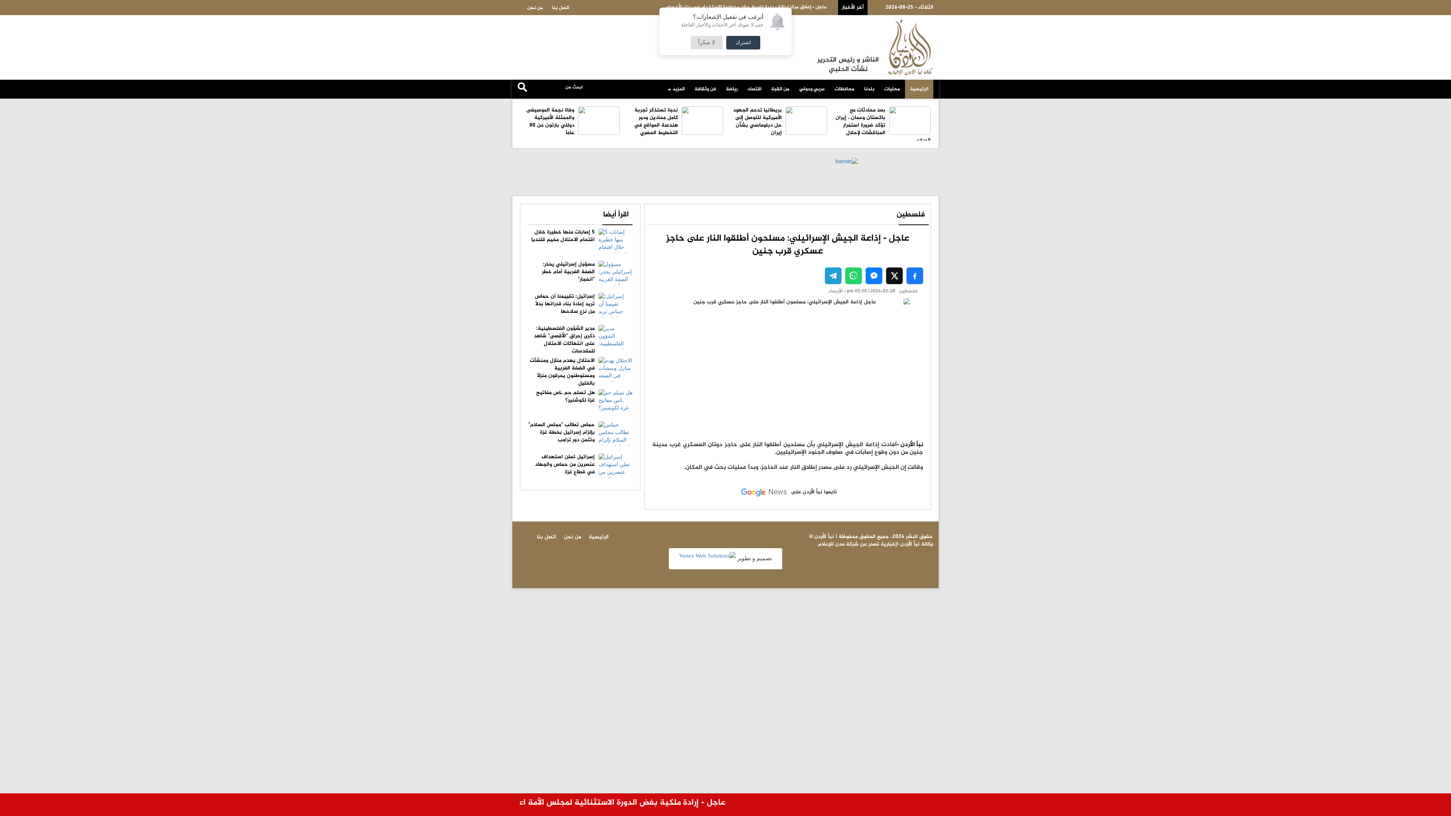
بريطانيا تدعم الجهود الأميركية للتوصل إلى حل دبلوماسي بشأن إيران (757, 121)
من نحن (535, 8)
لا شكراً (706, 42)
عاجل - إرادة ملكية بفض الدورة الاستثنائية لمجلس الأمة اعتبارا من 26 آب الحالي (600, 803)
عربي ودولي (812, 89)
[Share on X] (894, 275)
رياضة (732, 89)
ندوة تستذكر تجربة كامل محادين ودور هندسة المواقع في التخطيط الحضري (656, 121)
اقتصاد (754, 89)
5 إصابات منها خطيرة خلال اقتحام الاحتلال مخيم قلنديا (563, 236)
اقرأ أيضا (616, 215)
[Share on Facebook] (914, 275)
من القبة (780, 89)
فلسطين (911, 215)
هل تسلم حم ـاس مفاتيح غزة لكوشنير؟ (565, 396)
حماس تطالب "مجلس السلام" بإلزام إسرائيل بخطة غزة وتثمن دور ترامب (561, 432)
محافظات (844, 89)
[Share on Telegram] (833, 275)
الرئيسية (919, 89)
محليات (892, 89)
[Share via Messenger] (874, 275)
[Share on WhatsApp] (853, 275)
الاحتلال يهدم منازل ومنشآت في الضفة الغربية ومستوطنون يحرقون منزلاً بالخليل (562, 372)
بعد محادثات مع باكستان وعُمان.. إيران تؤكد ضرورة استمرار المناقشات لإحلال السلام (883, 125)
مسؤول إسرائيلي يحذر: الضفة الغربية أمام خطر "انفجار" (568, 272)
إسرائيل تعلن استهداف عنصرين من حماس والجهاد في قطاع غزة (565, 464)
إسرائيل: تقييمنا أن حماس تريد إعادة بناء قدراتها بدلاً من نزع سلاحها (565, 304)
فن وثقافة (705, 89)
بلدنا (869, 89)
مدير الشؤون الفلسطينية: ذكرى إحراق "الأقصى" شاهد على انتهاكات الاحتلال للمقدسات (564, 339)
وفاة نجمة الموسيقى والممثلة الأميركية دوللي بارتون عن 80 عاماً (550, 121)
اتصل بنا (560, 8)
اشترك (743, 42)
